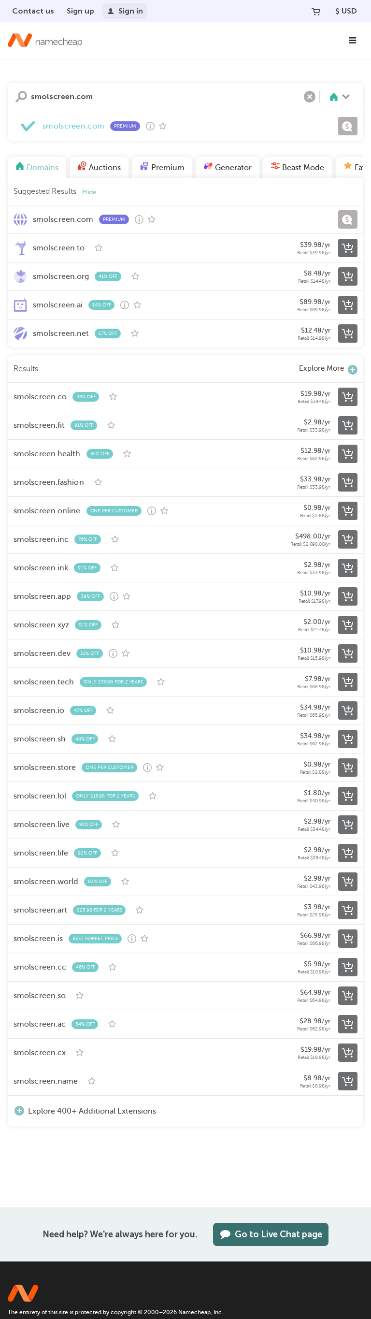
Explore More (321, 368)
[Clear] (309, 96)
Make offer (347, 126)
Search (21, 96)
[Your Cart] (316, 11)
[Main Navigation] (352, 40)
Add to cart (347, 248)
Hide (89, 192)
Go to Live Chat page (278, 1234)
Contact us (33, 10)
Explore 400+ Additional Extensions (92, 1111)
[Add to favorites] (162, 126)
